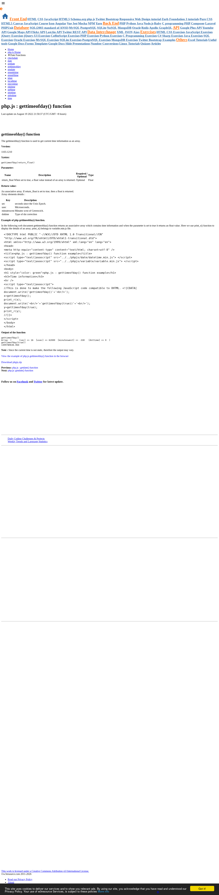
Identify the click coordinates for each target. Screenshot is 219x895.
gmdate (11, 69)
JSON (129, 32)
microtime (13, 84)
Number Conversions (105, 43)
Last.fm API (54, 32)
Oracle (136, 27)
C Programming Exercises (140, 35)
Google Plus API (191, 27)
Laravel (210, 23)
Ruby (157, 23)
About (11, 882)
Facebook (22, 381)
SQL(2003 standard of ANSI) (49, 27)
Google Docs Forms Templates (28, 43)
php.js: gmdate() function (20, 370)
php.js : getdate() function (25, 367)
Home (11, 49)
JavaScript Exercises (199, 32)
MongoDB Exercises (124, 40)
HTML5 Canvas (12, 23)
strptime (12, 92)
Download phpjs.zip (11, 362)
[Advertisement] (38, 121)
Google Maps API (19, 32)
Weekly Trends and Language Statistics (27, 441)
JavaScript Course (36, 23)
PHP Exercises (89, 35)
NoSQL (112, 27)
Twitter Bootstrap (107, 19)
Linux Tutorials (129, 43)
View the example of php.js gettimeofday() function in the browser (34, 356)
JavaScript (51, 19)
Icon (52, 23)
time (10, 98)
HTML (32, 19)
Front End (18, 19)
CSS (40, 19)
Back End (111, 23)
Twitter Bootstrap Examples (157, 40)
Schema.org (78, 19)
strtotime (12, 95)
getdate (11, 63)
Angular (60, 23)
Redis (145, 27)
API (176, 27)
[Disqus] (109, 579)
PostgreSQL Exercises (96, 40)
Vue (69, 23)
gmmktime (13, 72)
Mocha (82, 23)
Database (21, 27)
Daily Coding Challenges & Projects (26, 438)
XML (120, 32)
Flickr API (38, 32)
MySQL (74, 27)
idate (10, 78)
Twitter (38, 381)
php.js (91, 19)
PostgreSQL (88, 27)
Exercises (148, 32)
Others (181, 40)
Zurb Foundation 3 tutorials (180, 19)
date (10, 60)
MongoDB (124, 27)
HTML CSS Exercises (170, 32)
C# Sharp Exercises (170, 35)
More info (103, 891)
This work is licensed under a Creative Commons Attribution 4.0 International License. (45, 871)
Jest (74, 23)
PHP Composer (194, 23)
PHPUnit (7, 27)
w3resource (7, 7)
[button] (109, 3)
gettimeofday (14, 66)
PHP (122, 23)
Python (131, 23)
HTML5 (64, 19)
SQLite (101, 27)
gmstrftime (13, 75)
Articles (156, 43)
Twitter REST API (74, 32)
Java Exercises (193, 35)
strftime (11, 89)
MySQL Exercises (47, 40)
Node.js (148, 23)
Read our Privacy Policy (20, 879)
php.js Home (14, 52)
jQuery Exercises (12, 35)
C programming (173, 23)
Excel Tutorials (198, 40)
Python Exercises (111, 35)
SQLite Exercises (71, 40)
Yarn (99, 23)
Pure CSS (206, 19)
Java (140, 23)
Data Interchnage (101, 32)
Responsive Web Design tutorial (140, 19)
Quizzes (145, 43)
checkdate (13, 58)
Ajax (136, 32)
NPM (91, 23)
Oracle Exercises (24, 40)
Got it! (202, 889)
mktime (11, 86)
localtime (12, 81)
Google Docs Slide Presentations (69, 43)
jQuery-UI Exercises (37, 35)
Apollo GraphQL (160, 27)
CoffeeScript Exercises (65, 35)
